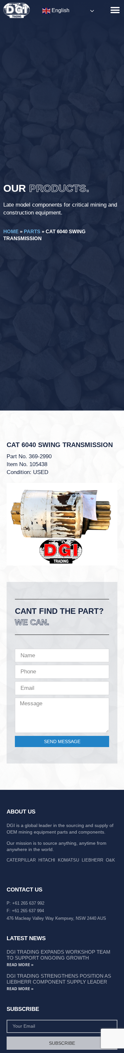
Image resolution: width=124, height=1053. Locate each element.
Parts (32, 231)
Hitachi (46, 860)
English (59, 10)
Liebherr (92, 860)
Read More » (20, 964)
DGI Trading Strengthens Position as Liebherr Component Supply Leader (59, 979)
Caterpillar (21, 860)
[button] (114, 10)
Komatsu (68, 860)
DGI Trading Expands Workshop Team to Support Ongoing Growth (58, 955)
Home (11, 231)
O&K (110, 860)
